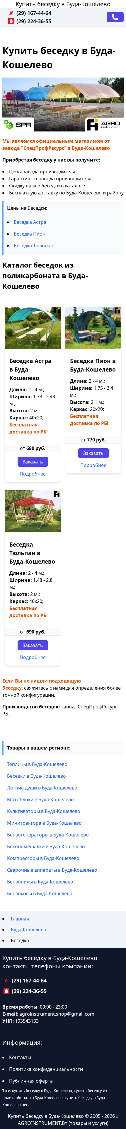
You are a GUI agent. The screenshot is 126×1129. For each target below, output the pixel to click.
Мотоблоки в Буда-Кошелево (40, 799)
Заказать (33, 461)
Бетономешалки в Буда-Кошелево (46, 846)
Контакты (20, 1057)
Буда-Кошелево (28, 929)
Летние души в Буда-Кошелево (42, 787)
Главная (20, 918)
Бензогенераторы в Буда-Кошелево (48, 834)
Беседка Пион (29, 234)
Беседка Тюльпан (33, 245)
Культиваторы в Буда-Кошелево (43, 811)
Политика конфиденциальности (46, 1069)
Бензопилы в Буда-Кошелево (40, 881)
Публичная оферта (31, 1081)
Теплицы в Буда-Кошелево (37, 764)
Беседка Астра (30, 222)
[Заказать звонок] (115, 17)
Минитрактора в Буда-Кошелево (44, 823)
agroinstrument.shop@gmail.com (56, 1014)
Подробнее (33, 474)
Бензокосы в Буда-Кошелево (39, 893)
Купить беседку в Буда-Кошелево (63, 4)
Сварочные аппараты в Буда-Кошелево (52, 870)
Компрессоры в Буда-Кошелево (43, 858)
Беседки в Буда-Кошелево (36, 776)
